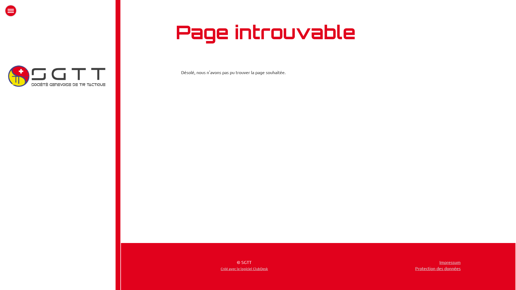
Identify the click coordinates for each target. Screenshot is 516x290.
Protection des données (438, 268)
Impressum (450, 262)
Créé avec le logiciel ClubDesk (244, 268)
